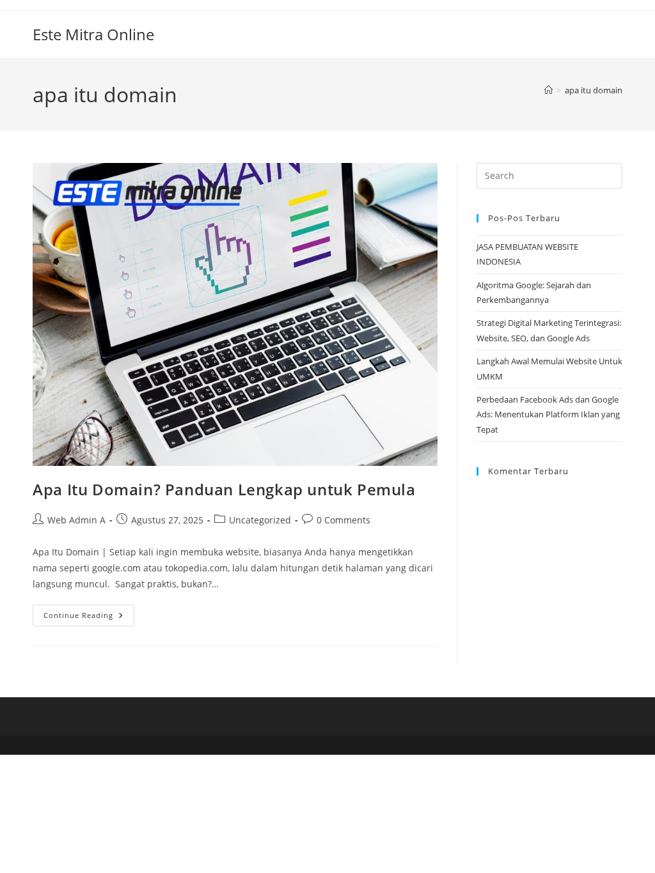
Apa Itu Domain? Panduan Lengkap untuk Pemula (224, 489)
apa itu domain (593, 90)
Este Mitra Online (93, 34)
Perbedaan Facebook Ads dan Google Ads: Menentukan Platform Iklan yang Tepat (548, 414)
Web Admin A (76, 520)
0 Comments (343, 520)
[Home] (548, 90)
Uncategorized (260, 520)
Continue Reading (88, 617)
